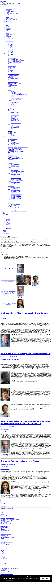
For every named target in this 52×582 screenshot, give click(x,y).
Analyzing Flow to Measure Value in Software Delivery (8, 269)
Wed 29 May (10, 50)
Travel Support (9, 14)
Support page (3, 509)
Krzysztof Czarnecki (20, 297)
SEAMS (12, 134)
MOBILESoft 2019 (4, 555)
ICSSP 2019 (3, 553)
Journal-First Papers (12, 58)
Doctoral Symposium (12, 71)
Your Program (8, 29)
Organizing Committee (12, 139)
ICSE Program (8, 28)
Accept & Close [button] (45, 578)
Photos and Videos (9, 41)
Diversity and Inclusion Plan (11, 19)
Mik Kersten (20, 274)
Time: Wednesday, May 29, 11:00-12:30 (9, 316)
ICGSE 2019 (3, 551)
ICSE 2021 (8, 224)
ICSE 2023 (8, 222)
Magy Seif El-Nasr (20, 308)
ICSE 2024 (8, 221)
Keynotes (7, 33)
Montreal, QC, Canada (15, 3)
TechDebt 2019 (4, 558)
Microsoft (2, 361)
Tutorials (7, 35)
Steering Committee (15, 175)
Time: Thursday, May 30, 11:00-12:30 (9, 356)
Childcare (7, 15)
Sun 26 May (10, 46)
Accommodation (9, 9)
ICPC (12, 101)
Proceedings (8, 39)
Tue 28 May (10, 49)
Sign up (4, 231)
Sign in (4, 230)
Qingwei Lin (26, 285)
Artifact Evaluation (12, 68)
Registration (8, 10)
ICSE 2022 (8, 223)
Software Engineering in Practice (14, 59)
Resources (10, 84)
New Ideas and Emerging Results (14, 62)
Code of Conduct (9, 18)
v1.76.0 (12, 508)
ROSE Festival (11, 77)
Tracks (4, 53)
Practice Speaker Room (13, 82)
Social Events (8, 36)
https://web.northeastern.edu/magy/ (12, 497)
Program (4, 27)
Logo (7, 20)
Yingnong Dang (19, 285)
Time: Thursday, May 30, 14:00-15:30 (9, 426)
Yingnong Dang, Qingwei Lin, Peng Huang (10, 359)
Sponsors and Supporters (11, 22)
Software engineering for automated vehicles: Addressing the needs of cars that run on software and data (8, 292)
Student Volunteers (12, 80)
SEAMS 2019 (3, 563)
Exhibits (7, 26)
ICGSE (12, 91)
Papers (9, 86)
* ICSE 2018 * (9, 228)
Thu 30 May (10, 51)
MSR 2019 (3, 556)
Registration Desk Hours (10, 11)
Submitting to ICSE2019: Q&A (14, 83)
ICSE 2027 (8, 217)
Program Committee (15, 143)
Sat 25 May (10, 45)
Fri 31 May (10, 52)
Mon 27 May (10, 47)
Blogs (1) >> (3, 1)
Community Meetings (10, 38)
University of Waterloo (5, 431)
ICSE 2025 (8, 220)
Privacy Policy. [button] (9, 580)
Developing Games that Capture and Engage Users (8, 304)
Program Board (14, 142)
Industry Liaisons (14, 170)
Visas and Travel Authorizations (12, 13)
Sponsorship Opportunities (11, 23)
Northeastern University (5, 469)
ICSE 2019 (3, 233)
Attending (5, 6)
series (7, 233)
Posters (9, 69)
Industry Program (9, 31)
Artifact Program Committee (16, 210)
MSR (12, 111)
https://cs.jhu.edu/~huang (16, 405)
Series (7, 214)
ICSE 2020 (8, 225)
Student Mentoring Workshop (14, 74)
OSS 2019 (3, 557)
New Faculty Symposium (13, 72)
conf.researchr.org (6, 508)
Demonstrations (11, 63)
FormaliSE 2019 (4, 550)
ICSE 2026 (8, 219)
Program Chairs (14, 165)
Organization (5, 136)
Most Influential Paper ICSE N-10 (15, 78)
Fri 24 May (10, 44)
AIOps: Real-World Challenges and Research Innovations (8, 280)
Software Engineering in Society (14, 61)
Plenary (9, 55)
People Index (10, 160)
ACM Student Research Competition (15, 64)
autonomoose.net (4, 455)
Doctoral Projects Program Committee (18, 211)
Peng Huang (34, 285)
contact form (3, 506)
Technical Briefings (9, 34)
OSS (12, 125)
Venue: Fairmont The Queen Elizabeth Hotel (14, 7)
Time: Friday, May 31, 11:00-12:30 (8, 464)
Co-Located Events (12, 76)
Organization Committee (15, 174)
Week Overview (9, 30)
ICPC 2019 (3, 552)
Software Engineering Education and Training (17, 60)
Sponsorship (5, 21)
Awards (7, 37)
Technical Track (11, 57)
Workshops (10, 70)
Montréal (7, 17)
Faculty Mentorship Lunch (13, 75)
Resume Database (9, 12)
